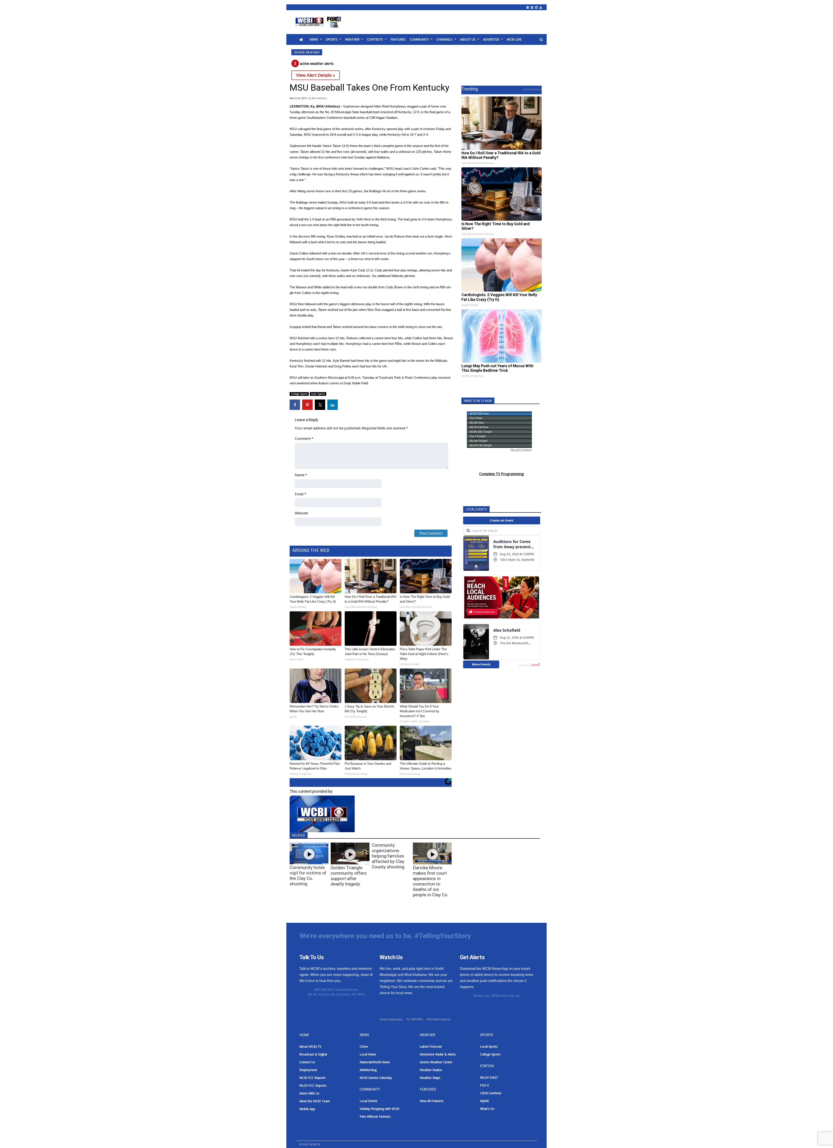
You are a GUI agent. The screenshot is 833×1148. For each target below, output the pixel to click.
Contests (375, 39)
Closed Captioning (390, 1019)
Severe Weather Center (436, 1062)
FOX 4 (484, 1085)
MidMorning (368, 1070)
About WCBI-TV (310, 1046)
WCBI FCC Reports (312, 1078)
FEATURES (397, 39)
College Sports (299, 393)
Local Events (368, 1101)
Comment (304, 438)
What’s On (487, 1109)
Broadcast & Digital (313, 1054)
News (314, 39)
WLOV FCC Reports (312, 1085)
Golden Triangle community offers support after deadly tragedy (349, 876)
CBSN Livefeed (490, 1093)
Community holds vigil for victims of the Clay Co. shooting (308, 875)
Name (301, 475)
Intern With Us (309, 1093)
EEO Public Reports (438, 1019)
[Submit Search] (541, 39)
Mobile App (481, 995)
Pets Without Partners (375, 1116)
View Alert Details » (315, 75)
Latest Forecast (431, 1046)
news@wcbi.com (346, 989)
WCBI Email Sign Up (506, 995)
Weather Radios (431, 1070)
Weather (352, 39)
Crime (364, 1046)
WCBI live (514, 39)
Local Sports (318, 393)
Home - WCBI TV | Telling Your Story (319, 22)
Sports (332, 39)
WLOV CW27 (489, 1077)
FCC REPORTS (415, 1019)
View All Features (432, 1101)
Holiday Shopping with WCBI (379, 1109)
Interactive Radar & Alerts (438, 1054)
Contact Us (307, 1062)
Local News (368, 1054)
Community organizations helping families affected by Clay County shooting (388, 856)
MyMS (484, 1101)
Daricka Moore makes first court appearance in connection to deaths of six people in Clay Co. (430, 881)
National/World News (375, 1062)
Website (301, 513)
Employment (308, 1070)
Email (300, 494)
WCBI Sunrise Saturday (376, 1078)
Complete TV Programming (501, 473)
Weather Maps (430, 1078)
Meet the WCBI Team (314, 1101)
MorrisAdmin (319, 98)
